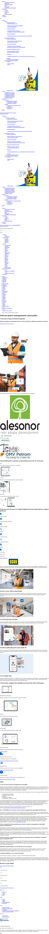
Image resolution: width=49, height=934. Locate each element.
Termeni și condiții (5, 907)
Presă (6, 13)
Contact (6, 10)
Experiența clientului (9, 4)
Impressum (4, 909)
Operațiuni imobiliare (16, 30)
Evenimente (7, 6)
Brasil (6, 235)
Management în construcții (15, 25)
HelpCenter (7, 3)
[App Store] (5, 326)
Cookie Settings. (36, 931)
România (6, 259)
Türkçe (6, 266)
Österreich (7, 255)
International (4, 274)
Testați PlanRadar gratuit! (21, 821)
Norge (6, 254)
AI (2, 110)
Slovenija (6, 263)
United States (7, 236)
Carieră (6, 11)
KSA (6, 269)
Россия (6, 257)
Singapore (7, 242)
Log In (12, 112)
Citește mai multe (9, 760)
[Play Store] (5, 329)
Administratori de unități (9, 94)
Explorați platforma (3, 751)
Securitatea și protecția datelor (10, 7)
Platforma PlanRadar (11, 22)
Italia (6, 251)
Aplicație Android (5, 916)
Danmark (6, 246)
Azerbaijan (7, 239)
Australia (6, 238)
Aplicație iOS (5, 915)
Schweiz (6, 260)
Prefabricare (9, 108)
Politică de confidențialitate (7, 908)
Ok (0, 933)
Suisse (6, 264)
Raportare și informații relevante (13, 51)
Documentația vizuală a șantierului (11, 60)
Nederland (7, 253)
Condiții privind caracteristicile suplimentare (10, 910)
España (6, 248)
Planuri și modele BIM (14, 41)
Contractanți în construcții (9, 92)
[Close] (13, 928)
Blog (6, 5)
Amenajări (9, 106)
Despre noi (4, 8)
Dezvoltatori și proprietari (9, 93)
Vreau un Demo (3, 112)
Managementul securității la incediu (13, 105)
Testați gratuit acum (3, 323)
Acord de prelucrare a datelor (7, 911)
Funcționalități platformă (9, 37)
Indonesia (6, 240)
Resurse (3, 1)
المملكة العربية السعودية (9, 270)
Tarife (3, 109)
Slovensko (7, 262)
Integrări (8, 58)
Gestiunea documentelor (16, 46)
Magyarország (7, 252)
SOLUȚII (7, 100)
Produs (3, 20)
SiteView (10, 76)
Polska (6, 258)
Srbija (6, 261)
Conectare (4, 16)
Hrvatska (6, 250)
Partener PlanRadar (8, 14)
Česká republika (8, 245)
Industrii (3, 99)
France (6, 249)
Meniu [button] (15, 112)
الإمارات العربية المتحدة (9, 273)
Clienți (3, 91)
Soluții (6, 21)
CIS (5, 243)
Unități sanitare (10, 107)
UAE (6, 272)
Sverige (6, 265)
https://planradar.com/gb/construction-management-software (14, 807)
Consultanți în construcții (9, 96)
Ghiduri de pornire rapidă (9, 2)
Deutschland (7, 247)
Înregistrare (8, 112)
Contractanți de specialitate (10, 95)
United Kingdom (8, 267)
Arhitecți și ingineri (8, 97)
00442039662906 (17, 225)
